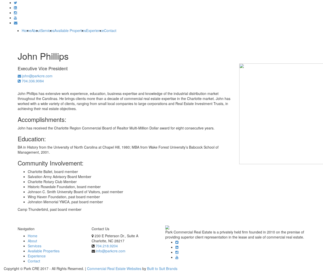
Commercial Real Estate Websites (114, 268)
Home (26, 30)
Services (47, 30)
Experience (95, 30)
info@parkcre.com (110, 250)
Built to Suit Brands (162, 268)
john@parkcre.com (36, 75)
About (32, 240)
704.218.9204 (107, 245)
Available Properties (70, 30)
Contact (110, 30)
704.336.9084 (32, 80)
